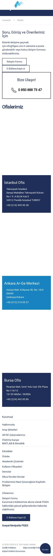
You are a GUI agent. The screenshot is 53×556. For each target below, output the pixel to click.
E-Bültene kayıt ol (16, 68)
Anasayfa (6, 20)
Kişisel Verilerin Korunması (13, 551)
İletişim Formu (14, 61)
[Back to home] (27, 5)
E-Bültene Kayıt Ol (16, 517)
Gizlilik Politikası (9, 548)
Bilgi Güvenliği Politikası (33, 548)
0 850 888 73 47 (30, 90)
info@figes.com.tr (16, 46)
